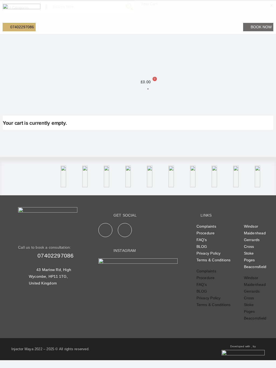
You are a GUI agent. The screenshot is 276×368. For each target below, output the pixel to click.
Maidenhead (255, 233)
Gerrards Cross (252, 243)
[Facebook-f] (105, 230)
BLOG (201, 246)
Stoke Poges (249, 256)
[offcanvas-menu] (263, 13)
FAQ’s (201, 240)
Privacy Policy (208, 253)
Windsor (251, 226)
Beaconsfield (255, 267)
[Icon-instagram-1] (125, 230)
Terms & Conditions (213, 260)
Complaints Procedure (206, 229)
